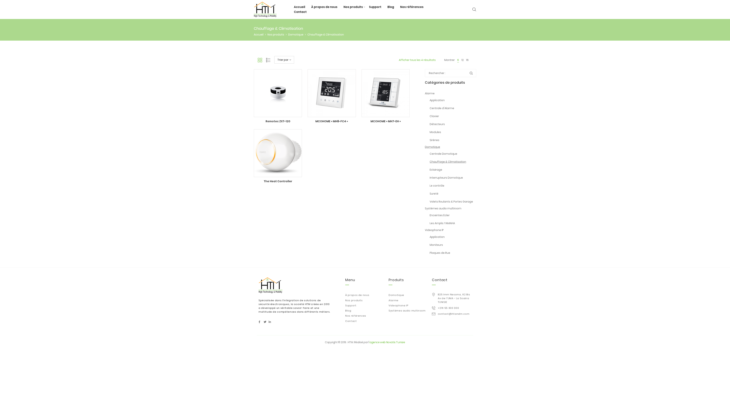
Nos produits (353, 7)
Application (437, 100)
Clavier (434, 116)
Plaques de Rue (440, 253)
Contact (300, 12)
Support (375, 7)
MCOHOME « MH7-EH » (386, 121)
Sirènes (434, 140)
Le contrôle (437, 186)
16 (467, 60)
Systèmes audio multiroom (443, 208)
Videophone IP (434, 230)
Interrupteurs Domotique (446, 178)
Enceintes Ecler (440, 215)
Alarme (430, 93)
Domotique (295, 34)
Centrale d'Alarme (442, 108)
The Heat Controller (278, 181)
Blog (390, 7)
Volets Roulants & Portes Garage (451, 201)
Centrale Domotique (443, 154)
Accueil (299, 7)
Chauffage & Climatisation (448, 162)
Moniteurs (436, 245)
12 (462, 60)
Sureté (434, 194)
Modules (435, 132)
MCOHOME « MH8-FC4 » (331, 121)
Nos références (412, 7)
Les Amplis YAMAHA (442, 223)
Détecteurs (437, 124)
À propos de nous (324, 7)
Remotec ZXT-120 (278, 121)
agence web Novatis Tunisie (387, 342)
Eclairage (436, 170)
